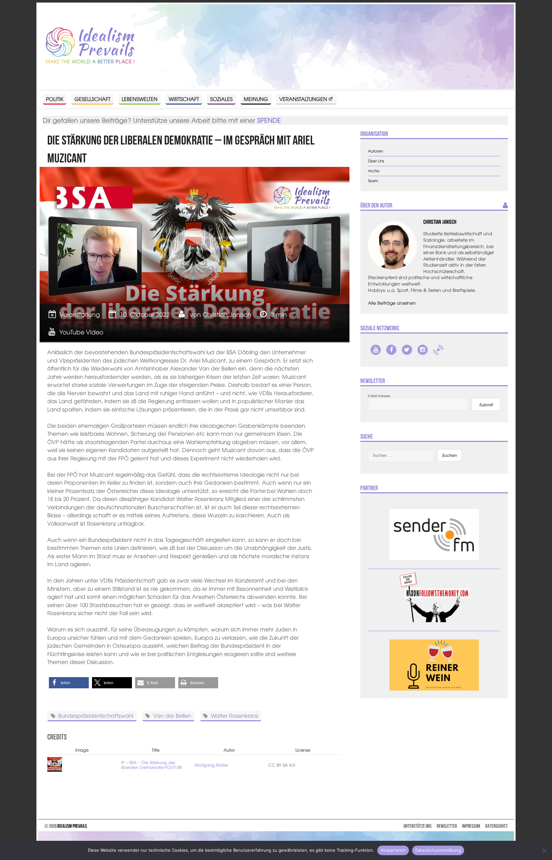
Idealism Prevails (72, 826)
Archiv (374, 171)
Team (373, 181)
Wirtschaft (184, 99)
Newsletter (447, 826)
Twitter (407, 350)
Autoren (375, 151)
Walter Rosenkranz (234, 715)
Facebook (391, 350)
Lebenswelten (139, 99)
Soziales (221, 99)
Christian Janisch (227, 314)
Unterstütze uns (417, 826)
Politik (54, 99)
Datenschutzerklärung (438, 850)
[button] (69, 682)
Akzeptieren (393, 850)
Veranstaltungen (303, 99)
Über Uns (376, 161)
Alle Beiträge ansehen (392, 303)
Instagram (423, 350)
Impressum (471, 826)
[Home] (90, 46)
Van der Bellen (172, 715)
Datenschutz (496, 826)
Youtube (376, 350)
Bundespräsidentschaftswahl (95, 715)
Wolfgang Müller (211, 765)
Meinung (256, 99)
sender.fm (438, 350)
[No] (544, 850)
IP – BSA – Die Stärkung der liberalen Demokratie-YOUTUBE (151, 764)
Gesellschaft (92, 99)
